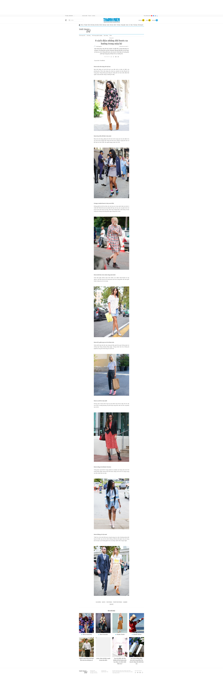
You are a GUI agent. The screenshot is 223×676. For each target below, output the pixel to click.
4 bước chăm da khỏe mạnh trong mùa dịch (103, 659)
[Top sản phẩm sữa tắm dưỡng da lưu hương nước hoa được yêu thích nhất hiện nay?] (119, 647)
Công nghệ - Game (124, 24)
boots (103, 602)
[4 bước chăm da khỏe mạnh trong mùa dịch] (103, 647)
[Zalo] (157, 15)
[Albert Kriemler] (103, 623)
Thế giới (85, 24)
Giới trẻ (100, 24)
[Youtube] (151, 15)
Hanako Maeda (120, 634)
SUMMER (125, 602)
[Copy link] (111, 56)
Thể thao (118, 24)
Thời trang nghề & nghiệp (97, 35)
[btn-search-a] (69, 20)
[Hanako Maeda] (119, 623)
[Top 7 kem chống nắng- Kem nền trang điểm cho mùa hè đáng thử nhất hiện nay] (136, 647)
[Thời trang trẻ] (85, 30)
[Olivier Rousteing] (86, 623)
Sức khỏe (97, 24)
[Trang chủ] (79, 25)
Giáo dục (104, 24)
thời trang (109, 602)
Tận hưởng (106, 35)
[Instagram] (140, 672)
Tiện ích (89, 15)
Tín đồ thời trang (117, 602)
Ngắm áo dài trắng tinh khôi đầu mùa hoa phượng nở (86, 659)
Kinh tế (89, 24)
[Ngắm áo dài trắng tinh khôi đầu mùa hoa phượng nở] (86, 647)
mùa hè (111, 604)
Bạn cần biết (84, 15)
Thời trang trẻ (140, 24)
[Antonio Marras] (136, 623)
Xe (129, 24)
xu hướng (98, 602)
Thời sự (82, 24)
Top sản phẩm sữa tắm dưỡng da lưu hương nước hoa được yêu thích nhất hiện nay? (120, 661)
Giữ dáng (88, 35)
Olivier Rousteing (87, 634)
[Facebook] (153, 15)
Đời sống (92, 24)
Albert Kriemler (103, 634)
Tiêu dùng (135, 24)
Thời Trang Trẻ (98, 46)
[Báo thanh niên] (111, 20)
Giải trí (115, 24)
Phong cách (111, 38)
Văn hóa (111, 24)
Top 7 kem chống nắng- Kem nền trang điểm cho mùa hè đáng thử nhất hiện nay (137, 661)
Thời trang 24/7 (82, 35)
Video (131, 24)
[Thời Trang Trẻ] (95, 46)
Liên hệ (93, 15)
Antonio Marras (137, 634)
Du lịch (108, 24)
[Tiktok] (155, 15)
